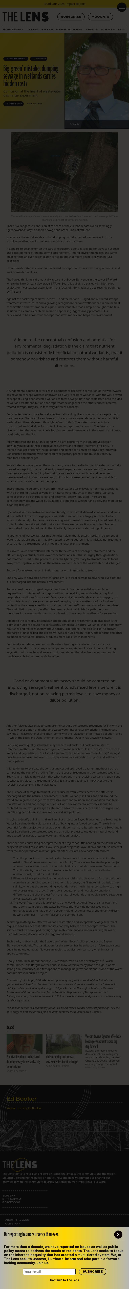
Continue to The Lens (64, 1280)
